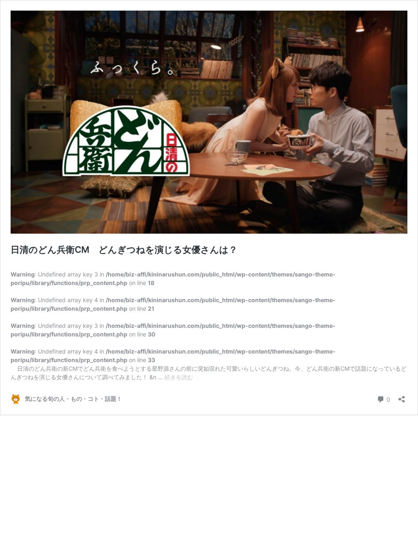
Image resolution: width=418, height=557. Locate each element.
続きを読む (179, 377)
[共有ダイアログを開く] (401, 396)
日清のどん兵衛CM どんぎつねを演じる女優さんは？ (124, 249)
